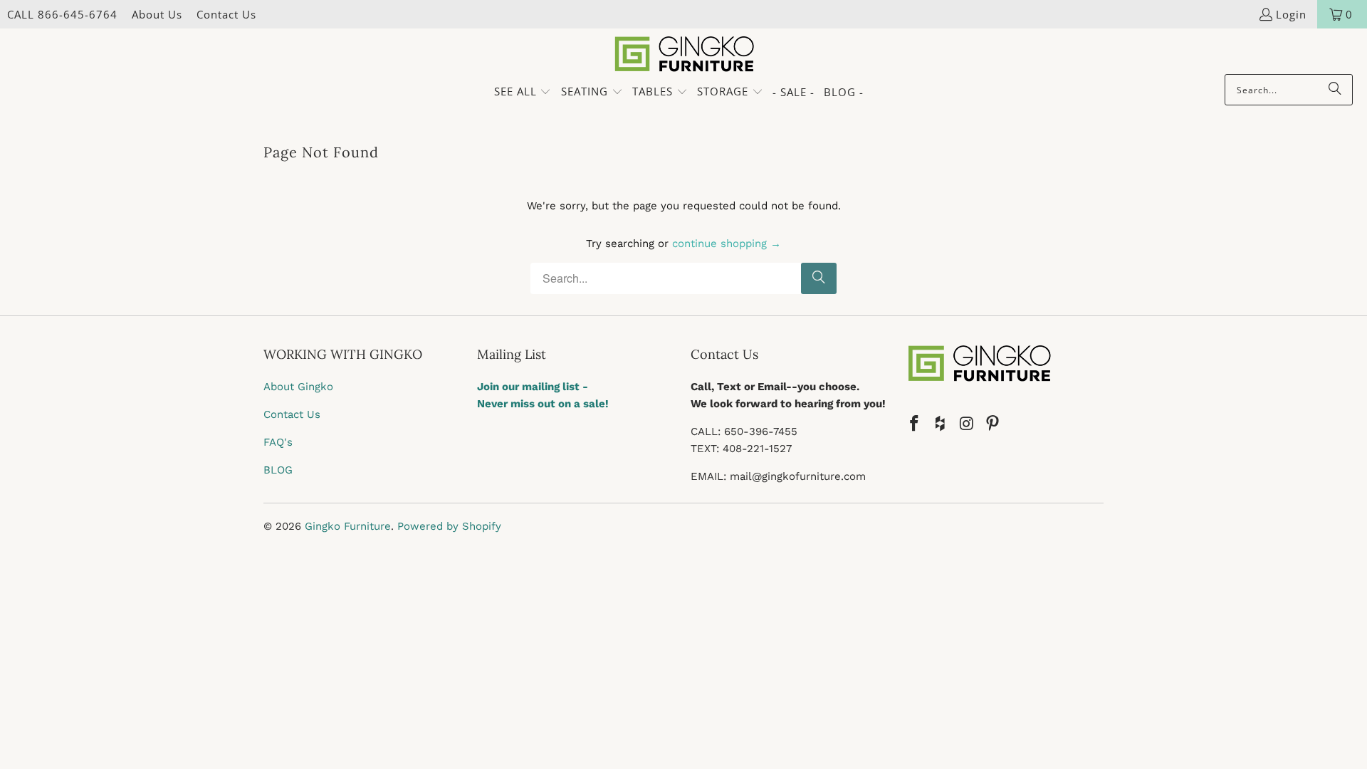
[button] (523, 92)
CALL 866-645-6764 (62, 14)
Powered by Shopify (449, 526)
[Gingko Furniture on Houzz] (941, 424)
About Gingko (298, 386)
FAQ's (278, 442)
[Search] (1335, 89)
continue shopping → (726, 243)
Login (1291, 14)
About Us (157, 14)
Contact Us (226, 14)
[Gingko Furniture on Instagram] (967, 424)
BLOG (278, 470)
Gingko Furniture (348, 526)
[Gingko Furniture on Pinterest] (993, 424)
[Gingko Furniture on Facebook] (915, 424)
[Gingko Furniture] (684, 55)
